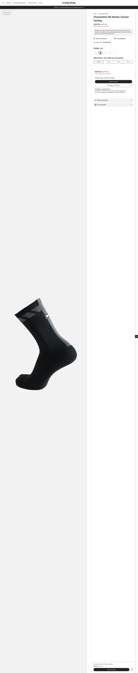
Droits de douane (120, 92)
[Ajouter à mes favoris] (132, 669)
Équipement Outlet (103, 13)
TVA (115, 92)
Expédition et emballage (107, 92)
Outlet (95, 13)
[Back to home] (69, 3)
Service (40, 3)
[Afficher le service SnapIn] (136, 336)
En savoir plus (122, 90)
